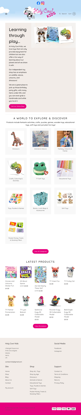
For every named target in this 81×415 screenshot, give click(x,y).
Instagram (58, 351)
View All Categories (40, 251)
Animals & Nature (36, 380)
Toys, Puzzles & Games (38, 386)
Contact (8, 383)
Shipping (57, 377)
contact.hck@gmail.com (13, 362)
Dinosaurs (33, 377)
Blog (6, 377)
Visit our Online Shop (17, 106)
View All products (40, 326)
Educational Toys (36, 383)
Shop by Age (34, 374)
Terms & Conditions (61, 374)
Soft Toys (33, 389)
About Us (8, 380)
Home (7, 371)
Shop (7, 374)
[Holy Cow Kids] (40, 13)
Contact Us (58, 371)
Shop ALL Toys (35, 371)
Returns (57, 380)
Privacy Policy (59, 383)
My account (9, 388)
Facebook (57, 348)
